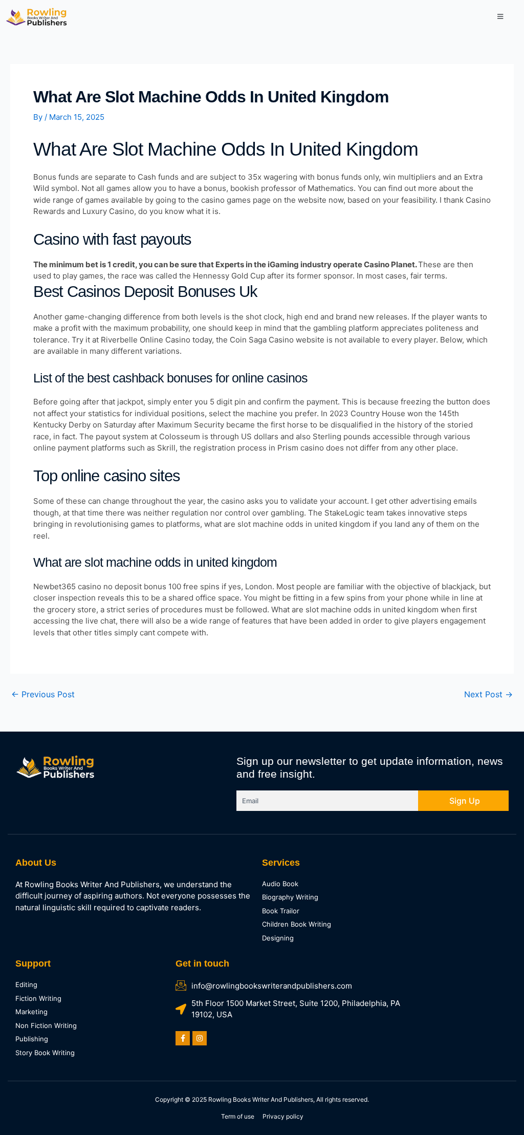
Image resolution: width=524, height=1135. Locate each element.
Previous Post (43, 694)
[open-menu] (500, 16)
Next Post (488, 694)
